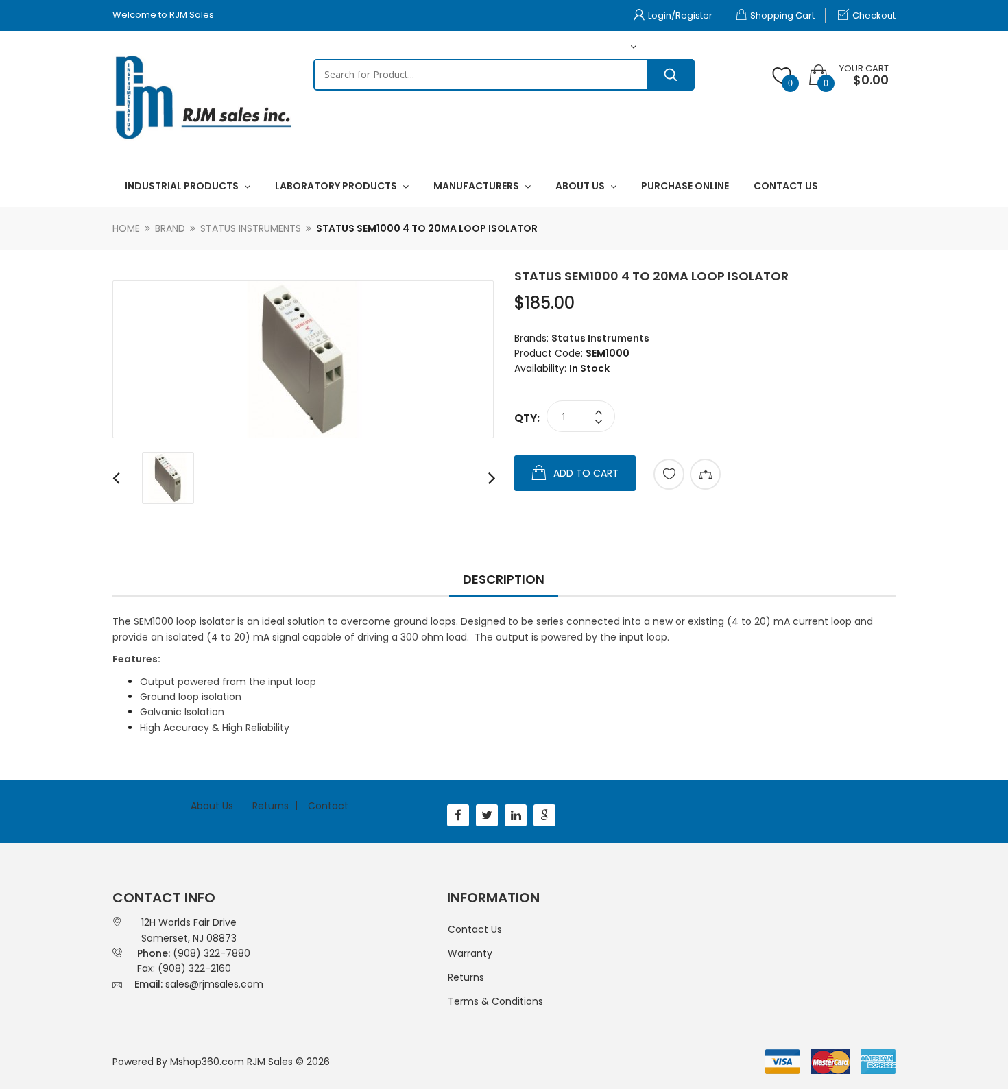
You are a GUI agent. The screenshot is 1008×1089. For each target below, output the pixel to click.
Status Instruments (250, 228)
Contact (328, 806)
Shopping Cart (782, 15)
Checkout (874, 15)
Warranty (470, 953)
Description (503, 579)
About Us (212, 806)
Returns (270, 806)
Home (126, 228)
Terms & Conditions (495, 1001)
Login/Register (680, 15)
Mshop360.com (207, 1061)
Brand (170, 228)
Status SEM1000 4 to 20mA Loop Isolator (427, 228)
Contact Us (475, 929)
